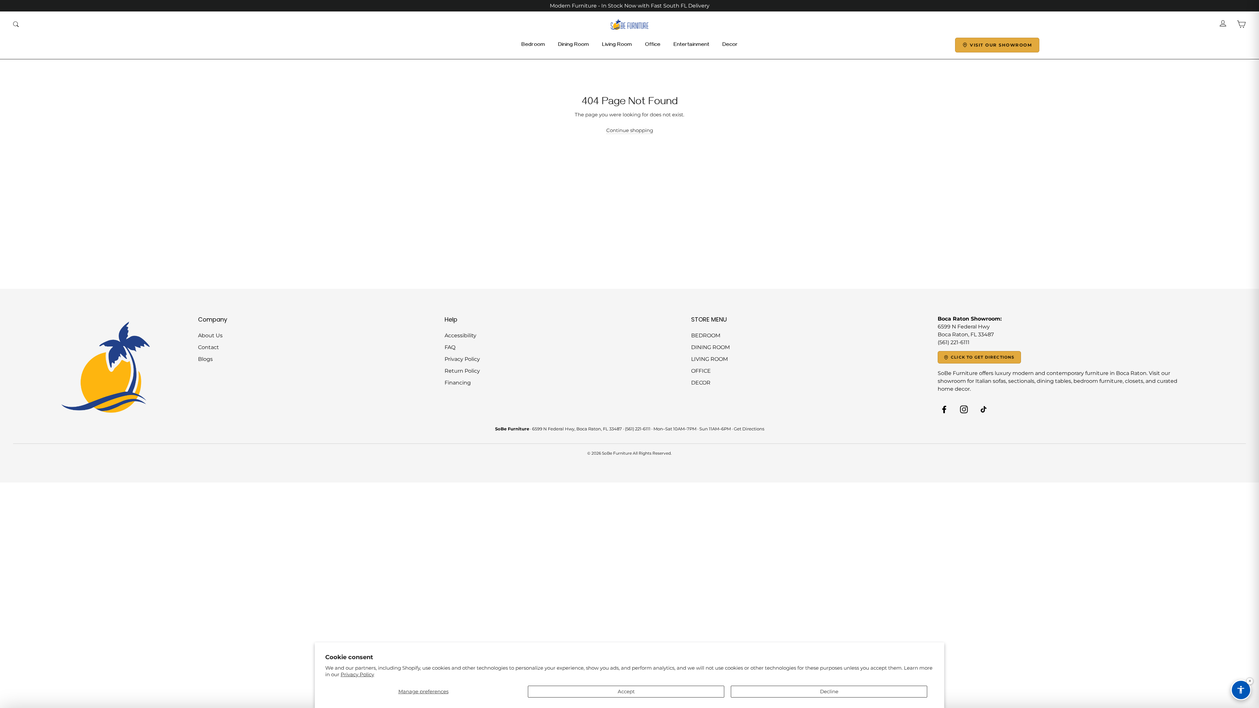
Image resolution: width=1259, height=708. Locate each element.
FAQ (450, 347)
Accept (626, 691)
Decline (829, 691)
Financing (458, 383)
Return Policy (462, 371)
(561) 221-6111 (637, 428)
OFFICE (701, 371)
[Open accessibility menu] (1241, 690)
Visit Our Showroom (1001, 45)
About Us (210, 335)
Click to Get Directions (983, 357)
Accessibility (460, 335)
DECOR (700, 383)
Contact (208, 347)
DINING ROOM (710, 347)
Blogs (205, 359)
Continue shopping (629, 130)
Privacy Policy (357, 674)
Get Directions (749, 428)
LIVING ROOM (709, 359)
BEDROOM (705, 335)
